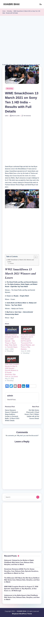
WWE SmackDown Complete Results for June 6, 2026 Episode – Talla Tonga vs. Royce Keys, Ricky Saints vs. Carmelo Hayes (12, 341)
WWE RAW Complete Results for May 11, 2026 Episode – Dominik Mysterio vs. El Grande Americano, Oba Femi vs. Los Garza (12, 370)
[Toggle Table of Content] (34, 257)
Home (3, 11)
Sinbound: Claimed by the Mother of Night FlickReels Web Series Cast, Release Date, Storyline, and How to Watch (19, 562)
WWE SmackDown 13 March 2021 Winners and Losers (20, 260)
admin (10, 396)
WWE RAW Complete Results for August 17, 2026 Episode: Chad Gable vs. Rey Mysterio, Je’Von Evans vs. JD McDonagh (21, 589)
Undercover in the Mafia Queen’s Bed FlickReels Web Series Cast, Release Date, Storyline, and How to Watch (21, 597)
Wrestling (9, 11)
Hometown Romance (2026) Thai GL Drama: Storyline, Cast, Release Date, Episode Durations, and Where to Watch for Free (21, 571)
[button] (11, 399)
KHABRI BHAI (11, 4)
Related (12, 263)
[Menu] (40, 4)
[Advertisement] (22, 41)
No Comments (27, 115)
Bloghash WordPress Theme (22, 613)
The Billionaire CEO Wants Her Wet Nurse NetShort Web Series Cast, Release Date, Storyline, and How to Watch (21, 580)
